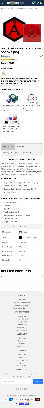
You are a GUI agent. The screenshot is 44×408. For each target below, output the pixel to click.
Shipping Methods (22, 305)
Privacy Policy (22, 322)
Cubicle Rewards (22, 319)
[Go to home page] (14, 3)
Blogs (22, 363)
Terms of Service (22, 330)
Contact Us (22, 300)
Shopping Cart (22, 346)
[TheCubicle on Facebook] (17, 389)
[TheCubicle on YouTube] (25, 389)
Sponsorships (22, 327)
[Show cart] (41, 3)
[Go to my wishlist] (37, 3)
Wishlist (22, 344)
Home (3, 8)
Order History (22, 338)
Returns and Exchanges (22, 308)
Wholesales (22, 324)
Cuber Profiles (22, 366)
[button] (6, 59)
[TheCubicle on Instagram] (21, 389)
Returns (20, 146)
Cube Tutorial (22, 360)
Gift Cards (22, 355)
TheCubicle (16, 395)
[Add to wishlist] (41, 56)
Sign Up (38, 381)
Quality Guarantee (11, 152)
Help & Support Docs (22, 302)
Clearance (22, 357)
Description (8, 146)
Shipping (27, 152)
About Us (22, 316)
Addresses (22, 341)
